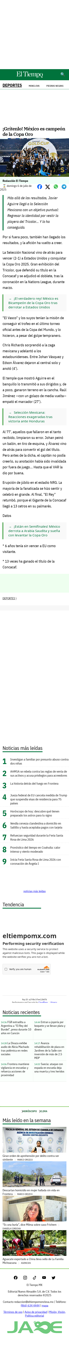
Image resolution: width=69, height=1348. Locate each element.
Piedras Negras (55, 85)
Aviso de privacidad (36, 1312)
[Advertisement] (34, 34)
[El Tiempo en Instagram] (27, 1278)
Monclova (34, 85)
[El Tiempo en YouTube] (46, 1278)
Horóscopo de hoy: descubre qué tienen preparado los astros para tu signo (34, 813)
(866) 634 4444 (30, 1305)
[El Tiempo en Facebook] (18, 1278)
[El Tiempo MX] (29, 77)
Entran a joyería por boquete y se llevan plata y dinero (49, 1025)
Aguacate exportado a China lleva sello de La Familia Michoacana (33, 1261)
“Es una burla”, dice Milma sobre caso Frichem (30, 1226)
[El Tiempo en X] (53, 1278)
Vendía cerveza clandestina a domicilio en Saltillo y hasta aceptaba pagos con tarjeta (36, 825)
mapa (45, 1305)
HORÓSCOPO (30, 1111)
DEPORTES (12, 85)
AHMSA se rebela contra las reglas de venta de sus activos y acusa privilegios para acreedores (38, 773)
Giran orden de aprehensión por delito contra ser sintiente (31, 1157)
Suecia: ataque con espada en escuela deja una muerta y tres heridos (49, 1067)
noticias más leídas (34, 891)
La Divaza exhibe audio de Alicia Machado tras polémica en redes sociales (15, 1048)
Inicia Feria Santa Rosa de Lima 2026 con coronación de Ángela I (35, 861)
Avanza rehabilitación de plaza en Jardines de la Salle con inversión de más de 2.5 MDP (49, 1050)
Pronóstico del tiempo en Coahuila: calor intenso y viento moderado (35, 849)
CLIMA (43, 1111)
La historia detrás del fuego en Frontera (34, 783)
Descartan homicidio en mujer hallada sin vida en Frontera (31, 1192)
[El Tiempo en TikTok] (37, 1278)
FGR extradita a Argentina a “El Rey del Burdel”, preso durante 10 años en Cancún (16, 1027)
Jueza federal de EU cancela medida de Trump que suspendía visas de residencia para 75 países (38, 799)
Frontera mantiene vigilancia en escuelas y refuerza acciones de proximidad (15, 1069)
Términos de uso (12, 1312)
